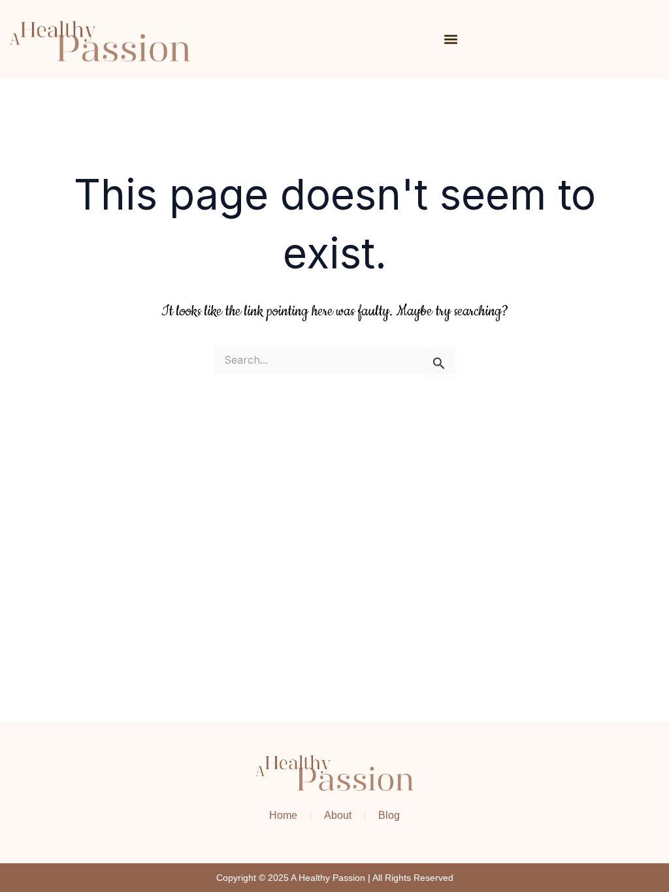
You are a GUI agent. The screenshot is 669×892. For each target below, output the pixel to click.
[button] (451, 39)
